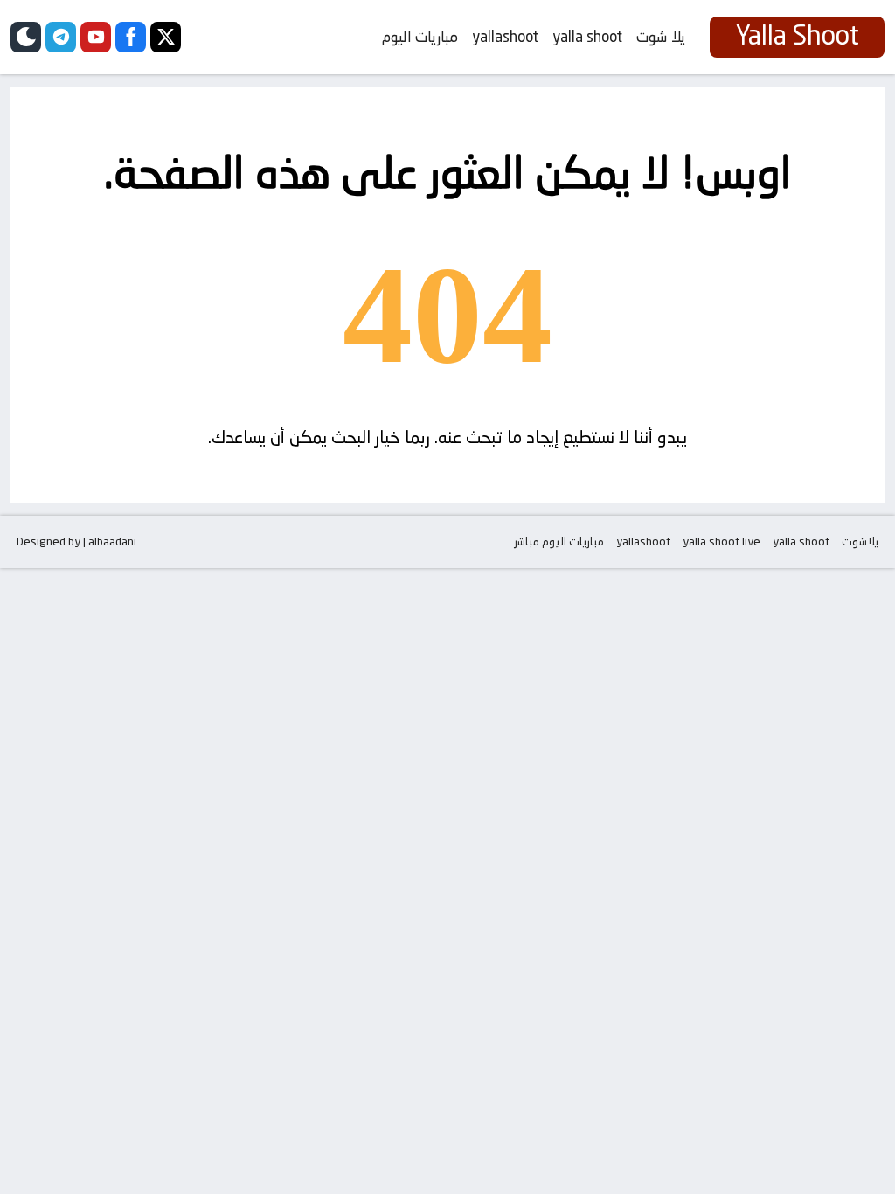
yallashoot (505, 36)
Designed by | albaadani (76, 541)
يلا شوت (660, 36)
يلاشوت (860, 541)
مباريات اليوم (420, 36)
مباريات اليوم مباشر (559, 541)
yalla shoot (587, 36)
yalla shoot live (721, 541)
